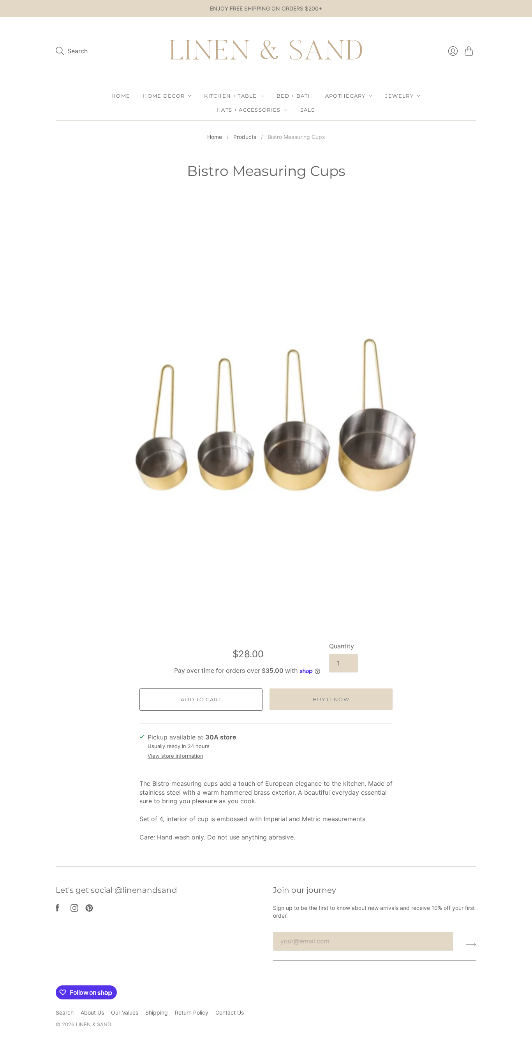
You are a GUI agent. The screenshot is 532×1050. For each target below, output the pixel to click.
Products (244, 136)
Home (120, 96)
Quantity (341, 646)
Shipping (156, 1012)
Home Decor (164, 96)
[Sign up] (471, 944)
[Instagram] (74, 909)
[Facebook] (57, 909)
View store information (175, 756)
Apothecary (345, 96)
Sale (307, 110)
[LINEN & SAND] (266, 51)
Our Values (124, 1012)
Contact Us (229, 1012)
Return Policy (191, 1012)
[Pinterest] (89, 909)
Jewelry (399, 96)
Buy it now (331, 699)
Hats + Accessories (248, 110)
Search (65, 1012)
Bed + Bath (295, 96)
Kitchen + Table (230, 96)
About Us (92, 1012)
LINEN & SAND (93, 1024)
